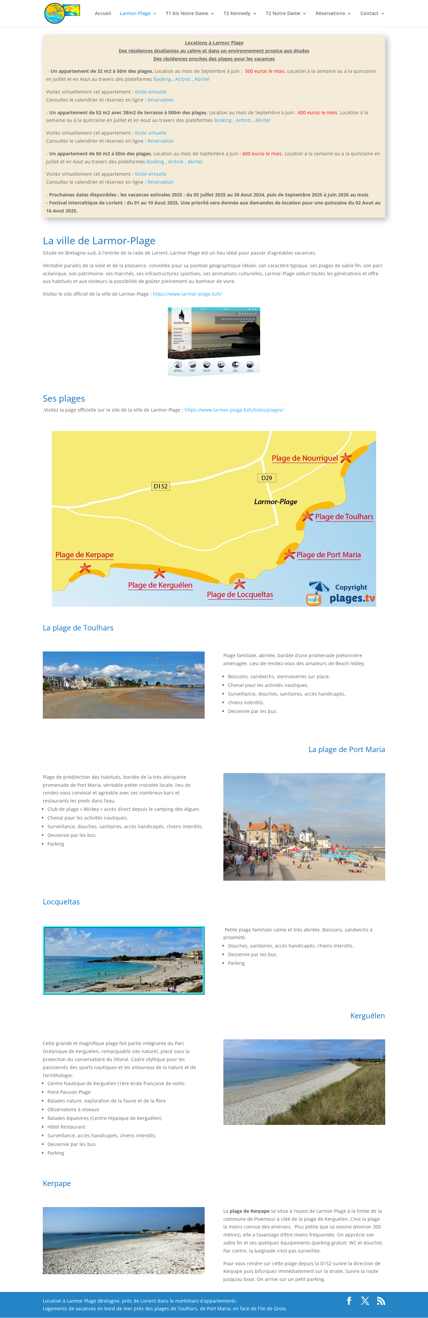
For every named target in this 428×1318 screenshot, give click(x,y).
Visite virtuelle (151, 92)
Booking (162, 79)
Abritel (202, 79)
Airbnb (183, 79)
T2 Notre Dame (283, 13)
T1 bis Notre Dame (187, 13)
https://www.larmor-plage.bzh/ (187, 294)
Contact (369, 13)
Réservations (330, 13)
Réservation (160, 100)
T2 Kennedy (237, 13)
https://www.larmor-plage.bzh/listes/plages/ (234, 410)
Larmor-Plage (135, 13)
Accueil (103, 13)
